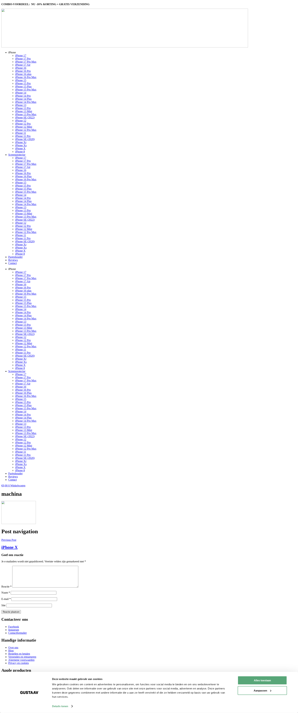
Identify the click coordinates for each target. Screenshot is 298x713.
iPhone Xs (21, 145)
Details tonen (60, 706)
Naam (5, 592)
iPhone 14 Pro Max (25, 102)
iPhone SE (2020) (25, 139)
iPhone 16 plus (23, 74)
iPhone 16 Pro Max (25, 77)
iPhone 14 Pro (23, 95)
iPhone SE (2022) (25, 117)
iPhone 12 (20, 120)
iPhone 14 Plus (23, 98)
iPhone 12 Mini (23, 126)
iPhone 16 (20, 67)
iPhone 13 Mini (23, 111)
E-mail (6, 598)
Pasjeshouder (15, 256)
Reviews (13, 260)
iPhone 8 (20, 151)
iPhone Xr (20, 142)
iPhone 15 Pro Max (25, 89)
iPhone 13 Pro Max (25, 114)
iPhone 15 (20, 80)
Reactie (6, 586)
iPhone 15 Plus (23, 86)
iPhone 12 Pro (23, 123)
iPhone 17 (20, 55)
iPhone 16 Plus (23, 176)
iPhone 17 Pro (23, 58)
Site (3, 605)
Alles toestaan (262, 680)
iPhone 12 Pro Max (25, 129)
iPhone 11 (20, 133)
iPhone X (20, 148)
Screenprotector (16, 154)
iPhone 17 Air (22, 64)
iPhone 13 (20, 105)
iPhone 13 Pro (23, 108)
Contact (12, 263)
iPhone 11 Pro (23, 136)
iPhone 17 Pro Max (25, 61)
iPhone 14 (20, 92)
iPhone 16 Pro (23, 71)
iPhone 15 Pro (23, 83)
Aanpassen (260, 690)
